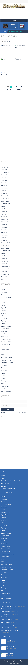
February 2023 (5, 237)
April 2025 (4, 185)
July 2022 (3, 256)
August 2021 (4, 277)
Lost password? (23, 412)
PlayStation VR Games (7, 363)
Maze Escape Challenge (7, 625)
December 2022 (5, 243)
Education (4, 318)
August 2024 (4, 206)
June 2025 (4, 180)
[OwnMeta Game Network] (14, 6)
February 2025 (5, 190)
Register (3, 412)
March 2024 (4, 219)
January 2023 (4, 240)
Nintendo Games (6, 344)
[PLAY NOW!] (5, 26)
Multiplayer (4, 331)
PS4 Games (4, 368)
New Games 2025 (6, 342)
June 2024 (4, 211)
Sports (3, 378)
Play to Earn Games (6, 357)
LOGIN (5, 1)
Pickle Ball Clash (5, 619)
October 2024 (5, 201)
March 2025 (4, 188)
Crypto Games (5, 308)
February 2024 (5, 222)
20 (10, 89)
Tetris (2, 383)
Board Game (4, 300)
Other (2, 352)
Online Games (5, 349)
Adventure (4, 292)
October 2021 (5, 271)
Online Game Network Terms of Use (11, 481)
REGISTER (11, 1)
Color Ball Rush (5, 617)
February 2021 (5, 279)
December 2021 (5, 266)
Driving (3, 315)
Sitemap (3, 486)
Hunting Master (5, 614)
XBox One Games (6, 391)
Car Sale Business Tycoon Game (17, 31)
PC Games (4, 355)
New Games (4, 334)
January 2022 (4, 264)
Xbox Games (4, 389)
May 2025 (3, 183)
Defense (3, 310)
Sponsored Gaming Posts (8, 489)
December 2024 (5, 196)
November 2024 (5, 198)
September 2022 (5, 251)
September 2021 (5, 274)
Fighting (3, 321)
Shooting (3, 376)
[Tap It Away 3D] (3, 647)
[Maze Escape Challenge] (3, 655)
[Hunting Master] (3, 641)
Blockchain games (6, 297)
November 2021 (5, 269)
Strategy (3, 381)
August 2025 (4, 175)
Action (3, 289)
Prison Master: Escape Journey (9, 630)
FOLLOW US (23, 1)
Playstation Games (6, 360)
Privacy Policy (5, 483)
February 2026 (5, 167)
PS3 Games (4, 365)
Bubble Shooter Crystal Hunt (9, 606)
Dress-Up (3, 313)
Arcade (3, 295)
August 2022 (4, 253)
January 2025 (4, 193)
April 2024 (4, 217)
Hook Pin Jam (5, 628)
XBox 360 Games (5, 386)
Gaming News (5, 329)
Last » (19, 89)
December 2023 (5, 227)
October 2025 (5, 170)
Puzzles (3, 373)
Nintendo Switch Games (7, 347)
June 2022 (4, 258)
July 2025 (3, 177)
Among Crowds (5, 611)
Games (3, 323)
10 (7, 89)
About (3, 475)
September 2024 (5, 204)
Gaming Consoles (6, 326)
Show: (2, 39)
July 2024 (3, 209)
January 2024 (4, 224)
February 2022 (5, 261)
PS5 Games (4, 370)
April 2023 (4, 232)
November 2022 (5, 245)
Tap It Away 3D (5, 622)
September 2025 (5, 172)
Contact (3, 478)
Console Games (5, 305)
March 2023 (4, 235)
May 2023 (3, 230)
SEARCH (17, 1)
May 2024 (3, 214)
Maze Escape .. (10, 653)
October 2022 (5, 248)
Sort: (2, 41)
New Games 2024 (6, 339)
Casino (3, 302)
